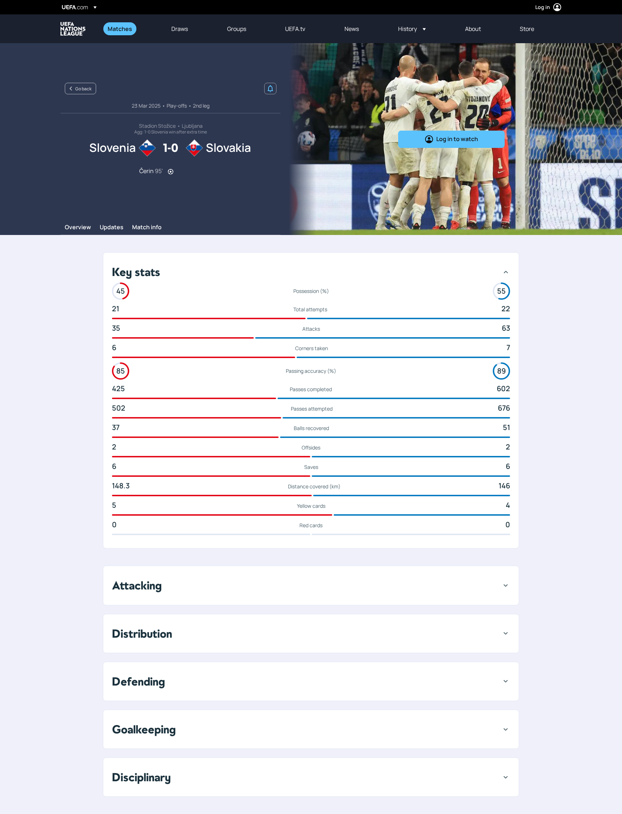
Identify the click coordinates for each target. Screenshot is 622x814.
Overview (78, 227)
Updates (111, 227)
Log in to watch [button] (457, 139)
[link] (120, 29)
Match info (147, 227)
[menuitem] (130, 29)
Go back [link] (83, 89)
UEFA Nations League (73, 29)
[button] (412, 29)
